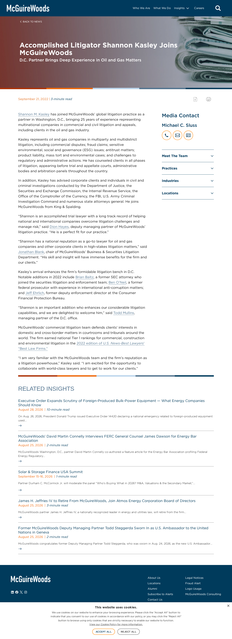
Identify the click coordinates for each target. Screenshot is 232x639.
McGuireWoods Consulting (203, 594)
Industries (170, 181)
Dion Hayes (59, 227)
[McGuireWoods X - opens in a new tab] (21, 592)
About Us (154, 577)
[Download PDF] (195, 99)
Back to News (32, 21)
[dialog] (116, 620)
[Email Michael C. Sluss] (177, 135)
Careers (199, 8)
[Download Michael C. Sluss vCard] (188, 135)
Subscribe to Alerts (160, 594)
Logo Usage (193, 588)
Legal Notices (194, 577)
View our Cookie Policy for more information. (116, 624)
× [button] (228, 606)
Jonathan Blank (31, 252)
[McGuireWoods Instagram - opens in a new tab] (25, 592)
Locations (170, 193)
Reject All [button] (128, 631)
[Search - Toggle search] (218, 8)
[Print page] (208, 99)
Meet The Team (175, 156)
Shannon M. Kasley (34, 114)
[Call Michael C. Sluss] (166, 135)
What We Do (162, 8)
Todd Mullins (123, 313)
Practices (169, 168)
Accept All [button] (104, 631)
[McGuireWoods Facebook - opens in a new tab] (16, 592)
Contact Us (155, 599)
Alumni (152, 588)
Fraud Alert (193, 583)
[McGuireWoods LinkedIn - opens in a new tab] (12, 592)
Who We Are (141, 8)
